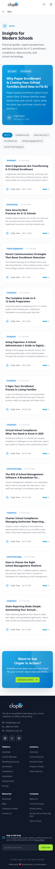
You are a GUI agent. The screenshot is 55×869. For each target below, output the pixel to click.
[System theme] (44, 4)
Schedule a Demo (25, 679)
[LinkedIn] (5, 738)
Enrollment (7, 766)
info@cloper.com (13, 722)
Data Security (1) (41, 135)
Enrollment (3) (10, 141)
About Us (34, 799)
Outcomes (6, 799)
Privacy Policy (36, 808)
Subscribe (45, 847)
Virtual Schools (36, 761)
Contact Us (7, 813)
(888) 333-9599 (12, 726)
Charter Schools (37, 766)
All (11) (7, 135)
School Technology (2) (13, 147)
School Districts (36, 757)
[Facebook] (19, 738)
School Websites (9, 757)
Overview (6, 752)
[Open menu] (51, 4)
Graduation (7, 776)
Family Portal (8, 781)
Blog (4, 803)
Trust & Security (37, 803)
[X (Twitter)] (12, 738)
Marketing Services (10, 761)
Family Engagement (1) (32, 141)
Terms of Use (35, 821)
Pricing (5, 786)
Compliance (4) (22, 135)
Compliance (7, 771)
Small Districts (36, 771)
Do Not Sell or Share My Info (40, 814)
